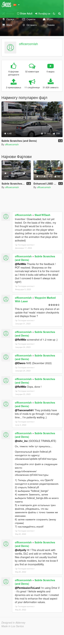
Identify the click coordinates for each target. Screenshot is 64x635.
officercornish (28, 43)
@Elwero (20, 363)
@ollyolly (20, 550)
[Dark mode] (54, 13)
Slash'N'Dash (42, 215)
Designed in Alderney (13, 622)
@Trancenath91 (24, 410)
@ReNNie (20, 264)
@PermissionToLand (27, 588)
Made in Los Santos (12, 626)
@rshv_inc (21, 441)
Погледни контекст (26, 244)
